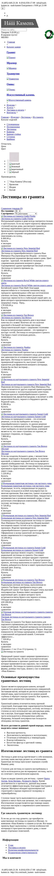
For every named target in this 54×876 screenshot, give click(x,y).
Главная (5, 117)
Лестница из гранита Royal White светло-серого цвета (26, 285)
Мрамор (12, 62)
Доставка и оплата (16, 847)
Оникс (10, 84)
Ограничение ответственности (22, 852)
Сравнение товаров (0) (12, 208)
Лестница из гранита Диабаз (14, 350)
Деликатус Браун (29, 781)
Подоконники (13, 127)
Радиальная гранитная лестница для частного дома (25, 486)
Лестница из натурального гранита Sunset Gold (23, 416)
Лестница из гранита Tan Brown (16, 317)
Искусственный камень (21, 94)
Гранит (11, 52)
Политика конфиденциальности (23, 850)
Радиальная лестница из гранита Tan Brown (21, 582)
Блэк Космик (14, 781)
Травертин (13, 73)
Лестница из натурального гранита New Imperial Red (26, 384)
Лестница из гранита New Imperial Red (19, 251)
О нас (10, 845)
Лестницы (26, 117)
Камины (11, 132)
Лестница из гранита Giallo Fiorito (17, 218)
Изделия (15, 117)
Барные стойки (14, 134)
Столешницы (13, 124)
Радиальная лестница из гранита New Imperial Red (25, 518)
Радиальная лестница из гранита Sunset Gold (22, 550)
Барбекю (11, 139)
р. (7, 15)
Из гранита (38, 117)
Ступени (11, 137)
